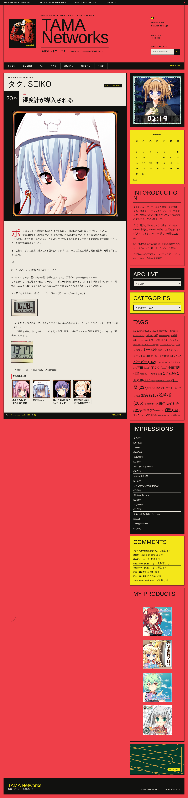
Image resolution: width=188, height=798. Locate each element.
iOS (153, 331)
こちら (165, 254)
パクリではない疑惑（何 (143, 580)
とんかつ (143, 340)
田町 (165, 403)
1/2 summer (141, 331)
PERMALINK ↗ (118, 415)
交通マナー (147, 374)
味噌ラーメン (163, 381)
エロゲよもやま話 (141, 476)
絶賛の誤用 (138, 457)
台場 (169, 373)
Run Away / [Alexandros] (45, 370)
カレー (149, 349)
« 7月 (135, 179)
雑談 (24, 94)
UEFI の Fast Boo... (141, 524)
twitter (152, 335)
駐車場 (175, 415)
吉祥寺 (149, 380)
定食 (151, 388)
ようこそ (11, 66)
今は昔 (101, 66)
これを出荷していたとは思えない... (148, 486)
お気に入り (68, 66)
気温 (35, 415)
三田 (144, 367)
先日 (20, 239)
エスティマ (167, 344)
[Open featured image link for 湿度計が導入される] (65, 163)
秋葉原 (148, 410)
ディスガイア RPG (161, 356)
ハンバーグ (162, 362)
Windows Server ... (141, 495)
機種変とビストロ (140, 555)
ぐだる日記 (27, 66)
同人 (41, 66)
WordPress (164, 336)
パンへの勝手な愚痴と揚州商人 (145, 551)
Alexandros (15, 415)
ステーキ (164, 350)
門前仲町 (165, 415)
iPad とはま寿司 (139, 572)
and (23, 415)
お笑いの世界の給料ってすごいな (147, 514)
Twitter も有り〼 (154, 258)
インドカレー (150, 344)
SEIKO (29, 415)
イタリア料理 (158, 340)
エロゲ (54, 66)
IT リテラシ (138, 505)
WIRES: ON (175, 66)
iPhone (163, 330)
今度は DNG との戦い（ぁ (143, 564)
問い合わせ (85, 66)
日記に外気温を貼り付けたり (83, 230)
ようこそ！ (138, 438)
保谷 (157, 374)
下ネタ (159, 367)
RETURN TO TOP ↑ (172, 789)
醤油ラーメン (141, 415)
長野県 (155, 415)
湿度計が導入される (48, 100)
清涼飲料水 (151, 404)
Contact (137, 448)
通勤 (172, 410)
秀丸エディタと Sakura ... (144, 467)
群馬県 (159, 410)
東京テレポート (167, 388)
